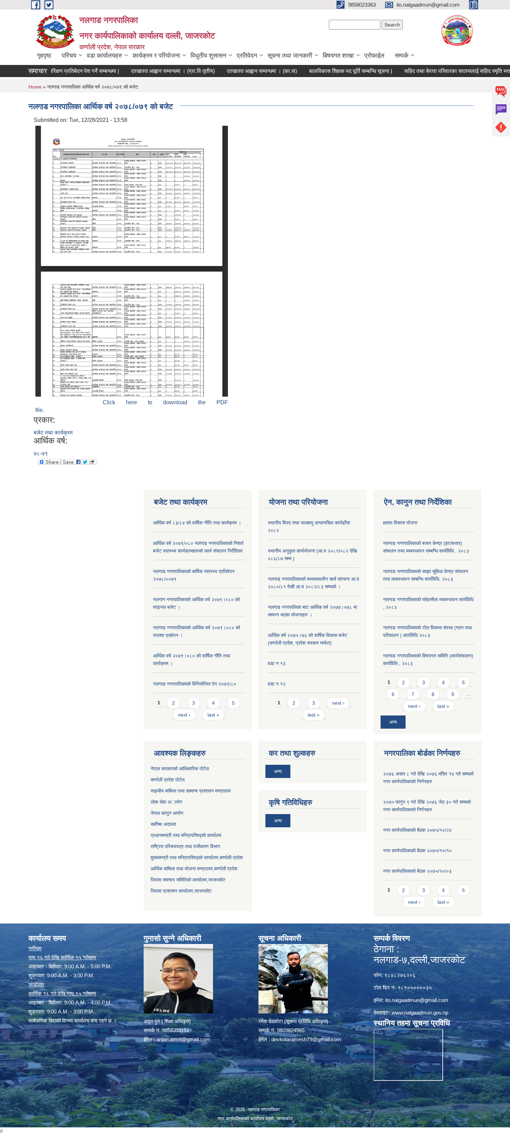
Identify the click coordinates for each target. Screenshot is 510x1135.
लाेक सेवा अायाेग (166, 802)
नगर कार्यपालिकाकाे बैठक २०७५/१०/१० (417, 850)
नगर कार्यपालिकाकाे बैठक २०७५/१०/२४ (417, 830)
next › (184, 715)
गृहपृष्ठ (44, 55)
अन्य (393, 722)
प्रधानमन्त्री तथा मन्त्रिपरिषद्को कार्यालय (186, 835)
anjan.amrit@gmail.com (183, 1039)
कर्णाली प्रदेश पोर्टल (168, 779)
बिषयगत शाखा (338, 55)
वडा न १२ (277, 684)
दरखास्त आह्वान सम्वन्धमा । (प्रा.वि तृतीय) (152, 71)
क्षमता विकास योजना (400, 522)
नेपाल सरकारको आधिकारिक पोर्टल (180, 768)
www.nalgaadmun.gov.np (420, 1013)
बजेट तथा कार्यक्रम (53, 433)
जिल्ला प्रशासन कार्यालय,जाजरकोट (181, 891)
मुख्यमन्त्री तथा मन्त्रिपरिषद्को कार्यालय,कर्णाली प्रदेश (197, 857)
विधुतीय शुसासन (208, 55)
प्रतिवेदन (247, 55)
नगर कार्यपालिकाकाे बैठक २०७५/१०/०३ (417, 871)
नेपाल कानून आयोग (167, 813)
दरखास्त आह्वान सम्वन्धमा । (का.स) (241, 71)
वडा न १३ (277, 663)
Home (35, 87)
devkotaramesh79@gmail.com (306, 1039)
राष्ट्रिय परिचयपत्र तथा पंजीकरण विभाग (185, 846)
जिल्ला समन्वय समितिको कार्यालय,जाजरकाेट (188, 880)
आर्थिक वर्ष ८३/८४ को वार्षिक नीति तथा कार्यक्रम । (197, 522)
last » (213, 715)
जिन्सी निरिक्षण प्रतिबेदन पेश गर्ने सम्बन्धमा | (56, 71)
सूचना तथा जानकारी (289, 55)
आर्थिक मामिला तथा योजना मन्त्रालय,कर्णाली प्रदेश (194, 868)
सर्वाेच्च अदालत (163, 824)
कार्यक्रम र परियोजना (156, 55)
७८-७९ (41, 453)
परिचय (69, 55)
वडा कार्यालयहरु (104, 55)
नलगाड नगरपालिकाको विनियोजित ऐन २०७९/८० (194, 684)
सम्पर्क (401, 55)
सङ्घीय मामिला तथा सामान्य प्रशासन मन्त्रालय (191, 791)
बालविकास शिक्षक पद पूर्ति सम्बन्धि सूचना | (330, 71)
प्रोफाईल (374, 55)
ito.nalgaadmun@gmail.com (416, 1000)
